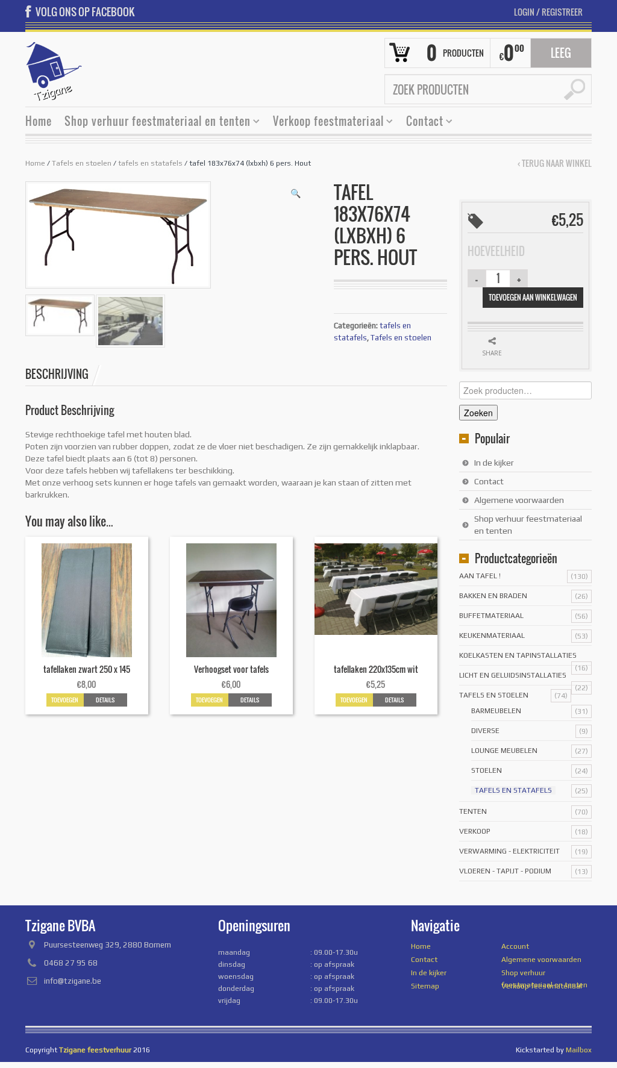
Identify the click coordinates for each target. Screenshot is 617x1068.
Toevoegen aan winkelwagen (533, 297)
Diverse (485, 730)
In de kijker (494, 462)
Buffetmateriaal (491, 615)
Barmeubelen (496, 711)
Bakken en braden (493, 596)
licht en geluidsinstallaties (512, 675)
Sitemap (425, 986)
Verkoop (474, 831)
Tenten (473, 811)
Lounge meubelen (504, 750)
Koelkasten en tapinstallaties (518, 655)
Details (105, 699)
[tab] (63, 374)
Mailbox (579, 1050)
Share (492, 353)
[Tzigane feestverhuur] (54, 70)
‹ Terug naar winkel (555, 163)
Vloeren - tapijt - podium (505, 871)
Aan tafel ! (480, 576)
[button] (295, 193)
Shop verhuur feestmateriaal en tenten (153, 122)
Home (38, 121)
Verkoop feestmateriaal (324, 122)
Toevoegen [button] (64, 699)
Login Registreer (548, 11)
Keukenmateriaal (492, 635)
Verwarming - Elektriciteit (509, 851)
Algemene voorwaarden (519, 500)
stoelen (486, 770)
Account (515, 946)
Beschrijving (57, 374)
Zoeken (478, 413)
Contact (420, 122)
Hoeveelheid (496, 251)
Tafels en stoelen (81, 163)
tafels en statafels (150, 163)
